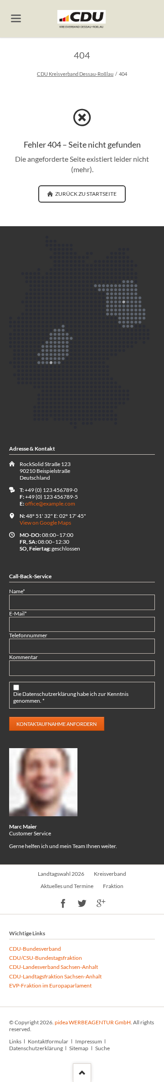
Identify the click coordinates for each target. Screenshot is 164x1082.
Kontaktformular (48, 1041)
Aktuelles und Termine (67, 886)
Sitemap (78, 1048)
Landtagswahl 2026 (61, 873)
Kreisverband (110, 873)
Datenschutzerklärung (36, 1048)
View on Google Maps (45, 522)
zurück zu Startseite (85, 193)
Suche (102, 1048)
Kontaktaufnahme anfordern (56, 724)
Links (15, 1041)
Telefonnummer (28, 635)
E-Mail (21, 613)
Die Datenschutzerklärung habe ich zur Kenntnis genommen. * (70, 697)
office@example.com (50, 503)
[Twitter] (82, 904)
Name (21, 591)
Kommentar (23, 657)
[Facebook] (63, 904)
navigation (16, 18)
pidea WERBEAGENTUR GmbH (93, 1022)
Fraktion (113, 886)
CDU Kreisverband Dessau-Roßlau (75, 74)
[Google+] (101, 904)
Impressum (88, 1041)
